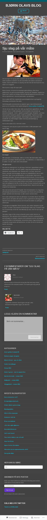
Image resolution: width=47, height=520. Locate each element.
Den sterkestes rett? (11, 397)
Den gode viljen (9, 453)
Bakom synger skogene (11, 356)
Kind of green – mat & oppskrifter (14, 372)
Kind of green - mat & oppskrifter (26, 51)
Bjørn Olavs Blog (23, 5)
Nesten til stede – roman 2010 (13, 376)
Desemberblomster (10, 429)
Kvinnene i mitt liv (9, 417)
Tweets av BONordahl (11, 507)
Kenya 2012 (7, 368)
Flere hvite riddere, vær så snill (13, 437)
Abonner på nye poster (16, 477)
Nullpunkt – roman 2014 (11, 380)
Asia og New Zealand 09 (36, 106)
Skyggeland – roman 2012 (12, 384)
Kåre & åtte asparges (11, 413)
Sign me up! (9, 490)
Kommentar (34, 337)
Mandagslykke (8, 409)
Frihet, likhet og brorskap (12, 405)
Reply (6, 289)
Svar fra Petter (9, 441)
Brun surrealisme (9, 421)
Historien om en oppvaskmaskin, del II (16, 449)
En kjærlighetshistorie (11, 401)
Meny (25, 10)
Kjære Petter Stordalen (11, 445)
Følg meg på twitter (14, 503)
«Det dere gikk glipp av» (11, 425)
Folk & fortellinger (10, 364)
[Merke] (23, 467)
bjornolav (10, 51)
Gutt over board (9, 433)
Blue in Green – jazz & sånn (13, 360)
